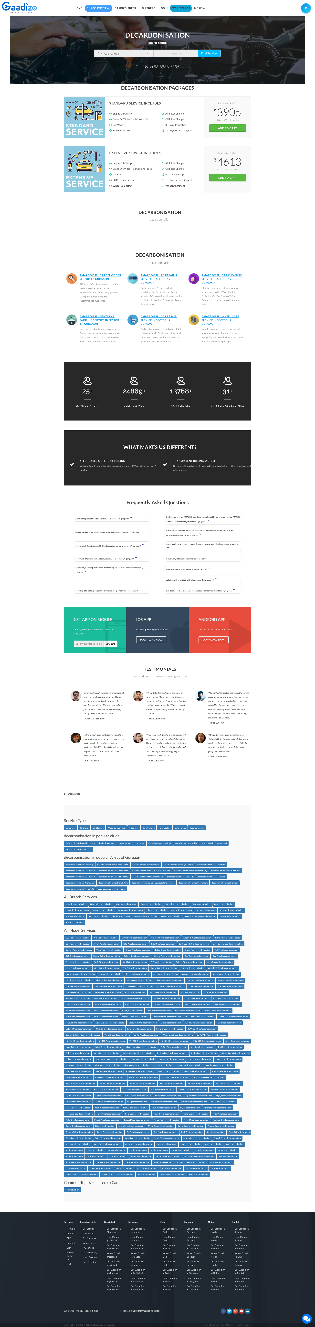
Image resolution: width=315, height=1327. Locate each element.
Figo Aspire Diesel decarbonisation (209, 1077)
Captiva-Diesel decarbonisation (198, 1095)
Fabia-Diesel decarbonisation (78, 1138)
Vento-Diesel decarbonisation (196, 1114)
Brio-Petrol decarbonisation (78, 998)
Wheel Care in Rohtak (242, 1255)
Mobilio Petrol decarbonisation (197, 1004)
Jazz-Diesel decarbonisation (215, 992)
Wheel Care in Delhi (170, 1255)
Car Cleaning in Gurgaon (193, 1247)
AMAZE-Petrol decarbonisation (135, 998)
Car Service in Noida (218, 1230)
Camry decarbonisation (132, 1010)
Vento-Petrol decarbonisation (166, 1114)
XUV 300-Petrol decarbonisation (175, 1041)
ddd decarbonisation (216, 1132)
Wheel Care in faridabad (138, 1255)
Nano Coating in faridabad (138, 1279)
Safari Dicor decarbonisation (237, 1041)
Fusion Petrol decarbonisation (143, 1083)
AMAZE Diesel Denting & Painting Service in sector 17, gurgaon (99, 320)
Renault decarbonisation (103, 910)
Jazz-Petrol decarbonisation (106, 998)
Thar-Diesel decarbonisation (228, 1023)
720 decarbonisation (118, 1156)
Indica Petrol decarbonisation (106, 1053)
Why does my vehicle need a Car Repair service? (186, 569)
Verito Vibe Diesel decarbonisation (178, 1035)
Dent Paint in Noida (217, 1238)
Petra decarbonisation (196, 1162)
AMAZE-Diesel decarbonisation (166, 998)
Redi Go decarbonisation (192, 1132)
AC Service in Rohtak (241, 1263)
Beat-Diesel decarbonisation (78, 1089)
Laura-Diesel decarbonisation (166, 1138)
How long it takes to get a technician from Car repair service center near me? (108, 591)
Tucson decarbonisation (135, 992)
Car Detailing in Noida (217, 1288)
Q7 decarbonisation (138, 1150)
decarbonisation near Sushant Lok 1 (147, 876)
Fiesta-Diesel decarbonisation (225, 1071)
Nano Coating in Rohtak (242, 1279)
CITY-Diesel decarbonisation (197, 998)
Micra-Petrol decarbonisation (131, 1126)
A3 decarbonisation (213, 1144)
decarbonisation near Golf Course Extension (151, 870)
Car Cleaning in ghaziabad (113, 1247)
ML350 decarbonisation (196, 1168)
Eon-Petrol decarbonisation (135, 968)
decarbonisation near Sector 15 (145, 864)
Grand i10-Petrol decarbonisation (80, 974)
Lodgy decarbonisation (137, 1101)
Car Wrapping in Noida (218, 1271)
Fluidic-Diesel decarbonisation (109, 980)
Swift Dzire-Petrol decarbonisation (194, 944)
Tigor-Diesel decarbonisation (136, 1065)
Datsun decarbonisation (181, 910)
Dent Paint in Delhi (169, 1238)
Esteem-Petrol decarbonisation (79, 950)
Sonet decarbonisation (199, 1174)
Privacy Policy (225, 1324)
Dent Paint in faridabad (137, 1238)
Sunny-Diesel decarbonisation (190, 1126)
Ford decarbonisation (223, 904)
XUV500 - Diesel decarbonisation (202, 1029)
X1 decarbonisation (159, 1150)
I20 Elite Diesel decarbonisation (108, 986)
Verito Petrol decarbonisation (146, 1035)
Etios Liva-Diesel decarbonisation (110, 1023)
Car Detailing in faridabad (137, 1288)
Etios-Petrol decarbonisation (159, 1010)
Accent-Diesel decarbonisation (225, 974)
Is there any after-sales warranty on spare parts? (187, 559)
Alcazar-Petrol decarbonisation (163, 992)
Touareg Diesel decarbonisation (226, 1120)
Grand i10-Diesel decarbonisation (222, 968)
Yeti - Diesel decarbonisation (78, 1144)
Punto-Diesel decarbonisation (168, 1156)
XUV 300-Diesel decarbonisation (207, 1041)
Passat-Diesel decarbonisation (137, 1120)
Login (69, 1264)
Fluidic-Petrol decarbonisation (79, 980)
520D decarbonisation (227, 1150)
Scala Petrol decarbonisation (164, 1107)
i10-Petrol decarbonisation (192, 968)
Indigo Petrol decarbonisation (78, 1059)
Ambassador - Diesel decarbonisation (82, 1174)
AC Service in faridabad (137, 1263)
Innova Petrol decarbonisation (79, 1023)
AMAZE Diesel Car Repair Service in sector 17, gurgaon (159, 320)
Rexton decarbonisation (230, 916)
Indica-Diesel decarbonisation (108, 1047)
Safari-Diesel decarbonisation (173, 1047)
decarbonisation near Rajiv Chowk (178, 864)
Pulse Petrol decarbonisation (106, 1107)
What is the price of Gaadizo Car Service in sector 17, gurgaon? (102, 518)
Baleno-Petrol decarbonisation (106, 956)
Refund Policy (242, 1324)
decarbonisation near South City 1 (225, 870)
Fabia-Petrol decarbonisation (241, 1132)
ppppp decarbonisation (141, 1156)
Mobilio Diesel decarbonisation (167, 1004)
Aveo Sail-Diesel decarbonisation (224, 1089)
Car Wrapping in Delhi (170, 1271)
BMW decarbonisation (98, 916)
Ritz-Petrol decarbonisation (135, 944)
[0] (305, 7)
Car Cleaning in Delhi (169, 1247)
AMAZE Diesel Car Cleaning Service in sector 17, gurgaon (222, 279)
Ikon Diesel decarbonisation (172, 1083)
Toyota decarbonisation (151, 904)
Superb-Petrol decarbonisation (196, 1138)
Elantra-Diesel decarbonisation (200, 980)
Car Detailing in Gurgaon (193, 1288)
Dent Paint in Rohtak (241, 1238)
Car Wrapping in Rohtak (242, 1271)
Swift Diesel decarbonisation (106, 962)
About (70, 1233)
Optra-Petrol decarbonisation (78, 1095)
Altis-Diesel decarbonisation (106, 1016)
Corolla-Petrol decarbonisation (217, 1010)
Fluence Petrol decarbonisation (217, 1107)
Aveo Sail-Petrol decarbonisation (192, 1089)
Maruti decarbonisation (76, 904)
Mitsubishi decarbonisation (231, 910)
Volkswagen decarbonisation (130, 910)
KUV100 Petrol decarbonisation (111, 1041)
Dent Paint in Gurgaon (193, 1238)
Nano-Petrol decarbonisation (78, 1047)
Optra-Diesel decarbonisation (108, 1095)
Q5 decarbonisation (116, 1150)
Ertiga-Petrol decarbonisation (138, 950)
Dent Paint (83, 828)
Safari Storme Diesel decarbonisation (111, 1059)
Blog (69, 1247)
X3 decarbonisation (74, 1156)
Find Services (209, 53)
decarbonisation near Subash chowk (112, 864)
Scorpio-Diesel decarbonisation (169, 1029)
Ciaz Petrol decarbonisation (224, 956)
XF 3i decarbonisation (219, 1168)
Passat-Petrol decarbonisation (107, 1120)
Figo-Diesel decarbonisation (196, 1071)
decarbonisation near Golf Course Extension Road (153, 883)
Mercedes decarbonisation (145, 916)
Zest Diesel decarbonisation (172, 1059)
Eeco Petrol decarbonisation (78, 962)
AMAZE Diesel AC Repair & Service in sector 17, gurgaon (159, 279)
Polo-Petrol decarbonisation (109, 1114)
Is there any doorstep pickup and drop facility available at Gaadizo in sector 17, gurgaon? (109, 570)
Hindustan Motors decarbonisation (200, 916)
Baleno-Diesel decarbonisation (189, 962)
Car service (70, 828)
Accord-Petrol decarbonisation (107, 1004)
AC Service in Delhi (169, 1263)
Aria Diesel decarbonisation (202, 1047)
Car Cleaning (98, 828)
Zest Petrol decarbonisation (199, 1059)
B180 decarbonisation (171, 1168)
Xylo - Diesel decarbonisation (139, 1029)
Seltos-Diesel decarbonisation (172, 1174)
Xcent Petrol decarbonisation (230, 986)
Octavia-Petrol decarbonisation (138, 1144)
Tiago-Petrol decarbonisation (78, 1065)
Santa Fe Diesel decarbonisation (170, 986)
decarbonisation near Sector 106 (80, 889)
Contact (71, 1243)
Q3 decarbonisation (95, 1150)
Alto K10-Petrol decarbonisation (165, 938)
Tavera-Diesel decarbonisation (168, 1095)
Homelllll (71, 1228)
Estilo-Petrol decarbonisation (227, 938)
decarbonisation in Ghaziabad (214, 843)
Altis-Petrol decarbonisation (78, 1016)
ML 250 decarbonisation (147, 1168)
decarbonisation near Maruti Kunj (113, 883)
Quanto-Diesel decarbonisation (109, 1029)
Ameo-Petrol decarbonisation (166, 1120)
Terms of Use (208, 1324)
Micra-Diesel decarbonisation (161, 1126)
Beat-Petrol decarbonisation (106, 1089)
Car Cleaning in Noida (217, 1247)
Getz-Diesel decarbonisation (165, 974)
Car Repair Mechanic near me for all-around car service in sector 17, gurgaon (199, 591)
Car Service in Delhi (170, 1230)
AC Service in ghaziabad (113, 1263)
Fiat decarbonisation (121, 916)
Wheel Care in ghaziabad (114, 1255)
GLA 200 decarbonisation (221, 1162)
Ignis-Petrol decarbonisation (78, 968)
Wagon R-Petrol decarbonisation (197, 938)
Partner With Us (70, 1256)
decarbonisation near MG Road (211, 876)
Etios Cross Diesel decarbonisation (200, 1016)
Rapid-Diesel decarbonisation (137, 1138)
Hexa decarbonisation (162, 1065)
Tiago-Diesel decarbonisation (228, 1059)
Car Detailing (180, 828)
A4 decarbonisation (234, 1144)
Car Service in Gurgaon (194, 1230)
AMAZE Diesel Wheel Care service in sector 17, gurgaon (220, 320)
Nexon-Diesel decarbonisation (109, 1071)
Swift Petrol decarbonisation (135, 962)
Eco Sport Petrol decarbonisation (176, 1077)
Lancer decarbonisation (191, 1144)
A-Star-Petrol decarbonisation (106, 944)
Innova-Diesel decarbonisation (135, 1016)
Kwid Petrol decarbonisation (223, 1101)
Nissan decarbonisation (157, 910)
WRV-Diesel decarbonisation (227, 1004)
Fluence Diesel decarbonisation (79, 1114)
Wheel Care (89, 1243)
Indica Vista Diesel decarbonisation (138, 1053)
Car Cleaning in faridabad (137, 1247)
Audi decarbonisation (75, 916)
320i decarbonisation (204, 1150)
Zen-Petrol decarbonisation (77, 944)
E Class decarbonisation (99, 1168)
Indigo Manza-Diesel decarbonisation (141, 1047)
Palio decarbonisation (228, 1156)
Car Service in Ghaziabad (114, 1230)
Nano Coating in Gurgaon (194, 1279)
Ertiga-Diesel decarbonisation (168, 950)
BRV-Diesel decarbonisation (106, 1010)
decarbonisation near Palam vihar (80, 883)
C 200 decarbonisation (75, 1168)
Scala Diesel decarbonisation (135, 1107)
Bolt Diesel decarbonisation (230, 1047)
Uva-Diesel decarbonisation (134, 1089)
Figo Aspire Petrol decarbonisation (80, 1083)
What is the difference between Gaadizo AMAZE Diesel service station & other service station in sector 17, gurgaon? (200, 533)
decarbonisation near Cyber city (79, 864)
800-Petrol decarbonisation (78, 938)
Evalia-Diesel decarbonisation (78, 1126)
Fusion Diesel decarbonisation (113, 1083)
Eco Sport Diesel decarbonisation (143, 1077)
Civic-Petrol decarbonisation (78, 1004)
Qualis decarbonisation (171, 1023)
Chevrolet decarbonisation (77, 910)
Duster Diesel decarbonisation (164, 1101)
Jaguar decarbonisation (171, 916)
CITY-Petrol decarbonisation (225, 998)
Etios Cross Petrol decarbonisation (233, 1016)
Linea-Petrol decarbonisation (107, 1162)
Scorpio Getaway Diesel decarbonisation (83, 1035)
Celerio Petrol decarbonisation (167, 956)
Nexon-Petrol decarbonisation (189, 1065)
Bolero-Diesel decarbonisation (79, 1029)
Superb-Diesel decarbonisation (227, 1138)
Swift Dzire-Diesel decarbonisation (228, 944)
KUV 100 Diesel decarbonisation (80, 1041)
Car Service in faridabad (138, 1230)
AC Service (133, 828)
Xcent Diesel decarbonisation (200, 986)
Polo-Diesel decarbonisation (137, 1114)
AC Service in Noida (217, 1263)
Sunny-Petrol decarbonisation (110, 1132)
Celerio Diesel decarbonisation (137, 956)
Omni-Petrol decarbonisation (134, 938)
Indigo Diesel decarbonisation (204, 1053)
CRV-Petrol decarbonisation (137, 1004)
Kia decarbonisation (74, 922)
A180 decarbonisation (123, 1168)
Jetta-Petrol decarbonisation (225, 1114)
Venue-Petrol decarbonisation (108, 992)
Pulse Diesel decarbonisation (78, 1107)
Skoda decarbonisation (206, 910)
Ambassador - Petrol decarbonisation (118, 1174)
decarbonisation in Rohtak (159, 843)
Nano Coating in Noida (218, 1279)
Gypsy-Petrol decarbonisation (197, 950)
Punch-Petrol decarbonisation (139, 1071)
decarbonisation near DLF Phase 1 (80, 870)
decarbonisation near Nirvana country (190, 870)
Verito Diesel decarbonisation (117, 1035)
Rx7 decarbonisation (147, 1174)
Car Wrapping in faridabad (138, 1271)
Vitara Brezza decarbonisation (220, 962)
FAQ (69, 1238)
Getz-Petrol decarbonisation (106, 968)
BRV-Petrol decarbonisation (78, 1010)
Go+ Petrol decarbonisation (165, 1132)
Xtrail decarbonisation (105, 1126)
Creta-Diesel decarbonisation (78, 992)
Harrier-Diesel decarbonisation (219, 1065)
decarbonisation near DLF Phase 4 (80, 876)
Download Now (151, 639)
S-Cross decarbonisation (161, 962)
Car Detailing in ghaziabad (113, 1288)
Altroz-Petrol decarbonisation (79, 1071)
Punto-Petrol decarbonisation (78, 1162)
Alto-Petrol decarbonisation (106, 938)
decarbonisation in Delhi (76, 843)
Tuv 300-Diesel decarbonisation (143, 1041)
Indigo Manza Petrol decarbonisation (237, 1053)
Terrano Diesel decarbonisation (221, 1126)
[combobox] (124, 53)
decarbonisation (197, 828)
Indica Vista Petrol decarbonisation (172, 1053)
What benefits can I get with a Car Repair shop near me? (190, 580)
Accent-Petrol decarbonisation (195, 974)
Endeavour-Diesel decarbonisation (110, 1077)
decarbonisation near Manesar (225, 883)
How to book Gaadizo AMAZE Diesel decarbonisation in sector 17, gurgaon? (108, 546)
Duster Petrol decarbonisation (194, 1101)
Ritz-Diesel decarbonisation (163, 944)
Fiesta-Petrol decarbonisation (78, 1077)
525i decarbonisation (96, 1156)
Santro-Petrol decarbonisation (164, 968)
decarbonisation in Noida (186, 843)
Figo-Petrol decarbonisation (168, 1071)
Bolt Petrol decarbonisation (77, 1053)
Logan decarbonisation (190, 1107)
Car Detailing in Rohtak (241, 1288)
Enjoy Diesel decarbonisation (228, 1095)
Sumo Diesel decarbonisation (143, 1059)
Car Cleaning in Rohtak (241, 1247)
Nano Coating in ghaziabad (114, 1279)
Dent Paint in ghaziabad (113, 1238)
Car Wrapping (148, 828)
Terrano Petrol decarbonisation (79, 1132)
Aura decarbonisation (190, 992)
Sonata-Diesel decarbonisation (230, 980)
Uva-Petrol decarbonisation (162, 1089)
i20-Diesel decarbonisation (110, 974)
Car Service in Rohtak (242, 1230)
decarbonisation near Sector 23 (180, 876)
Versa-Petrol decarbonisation (109, 950)
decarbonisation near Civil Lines (111, 889)
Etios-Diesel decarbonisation (187, 1010)
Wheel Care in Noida (218, 1255)
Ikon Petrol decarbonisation (200, 1083)
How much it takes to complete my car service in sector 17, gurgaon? (104, 559)
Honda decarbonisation (126, 904)
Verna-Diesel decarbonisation (139, 980)
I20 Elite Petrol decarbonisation (139, 986)
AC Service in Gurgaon (193, 1263)
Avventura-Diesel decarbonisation (168, 1162)
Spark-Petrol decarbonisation (228, 1083)
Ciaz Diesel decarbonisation (196, 956)
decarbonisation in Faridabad (131, 843)
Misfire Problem (73, 1190)
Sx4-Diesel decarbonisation (77, 956)
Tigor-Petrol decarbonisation (107, 1065)
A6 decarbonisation (74, 1150)
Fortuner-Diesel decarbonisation (167, 1016)
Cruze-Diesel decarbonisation (138, 1095)
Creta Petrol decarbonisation (78, 986)
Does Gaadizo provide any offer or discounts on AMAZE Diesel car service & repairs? (202, 544)
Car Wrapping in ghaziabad (114, 1271)
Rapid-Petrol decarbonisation (107, 1138)
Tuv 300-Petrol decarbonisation (198, 1023)
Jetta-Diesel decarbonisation (78, 1120)
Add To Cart (227, 128)
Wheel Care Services (116, 828)
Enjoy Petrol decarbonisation (78, 1101)
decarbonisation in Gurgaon (103, 843)
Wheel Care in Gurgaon (194, 1255)
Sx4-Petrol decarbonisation (226, 950)
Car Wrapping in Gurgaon (194, 1271)
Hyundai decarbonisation (101, 904)
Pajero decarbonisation (167, 1144)
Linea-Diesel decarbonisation (137, 1162)
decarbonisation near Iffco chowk (193, 883)
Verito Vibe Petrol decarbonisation (211, 1035)
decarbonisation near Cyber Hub (211, 864)
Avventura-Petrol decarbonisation (200, 1156)
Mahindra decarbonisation (176, 904)
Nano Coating (164, 828)
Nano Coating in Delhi (170, 1279)
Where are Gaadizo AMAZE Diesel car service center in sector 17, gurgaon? (107, 532)
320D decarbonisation (181, 1150)
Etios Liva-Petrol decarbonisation (142, 1023)
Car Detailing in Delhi (169, 1288)
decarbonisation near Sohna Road (113, 870)
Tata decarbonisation (201, 904)
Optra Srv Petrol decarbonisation (109, 1101)
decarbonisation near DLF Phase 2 (113, 876)
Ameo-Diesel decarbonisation (196, 1120)
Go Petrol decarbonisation (138, 1132)
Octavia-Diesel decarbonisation (107, 1144)
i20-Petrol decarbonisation (137, 974)
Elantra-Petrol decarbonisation (169, 980)
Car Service (88, 1228)
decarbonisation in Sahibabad (78, 849)
